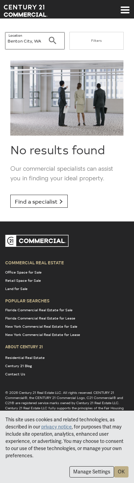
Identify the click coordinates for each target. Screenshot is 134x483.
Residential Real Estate (25, 357)
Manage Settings (91, 472)
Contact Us (15, 374)
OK (121, 472)
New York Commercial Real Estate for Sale (41, 326)
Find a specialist (37, 201)
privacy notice (56, 427)
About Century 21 (24, 346)
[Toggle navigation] (125, 6)
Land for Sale (16, 288)
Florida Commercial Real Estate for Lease (40, 318)
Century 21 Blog (18, 365)
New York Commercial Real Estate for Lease (42, 334)
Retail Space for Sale (23, 280)
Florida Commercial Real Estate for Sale (38, 309)
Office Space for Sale (23, 272)
